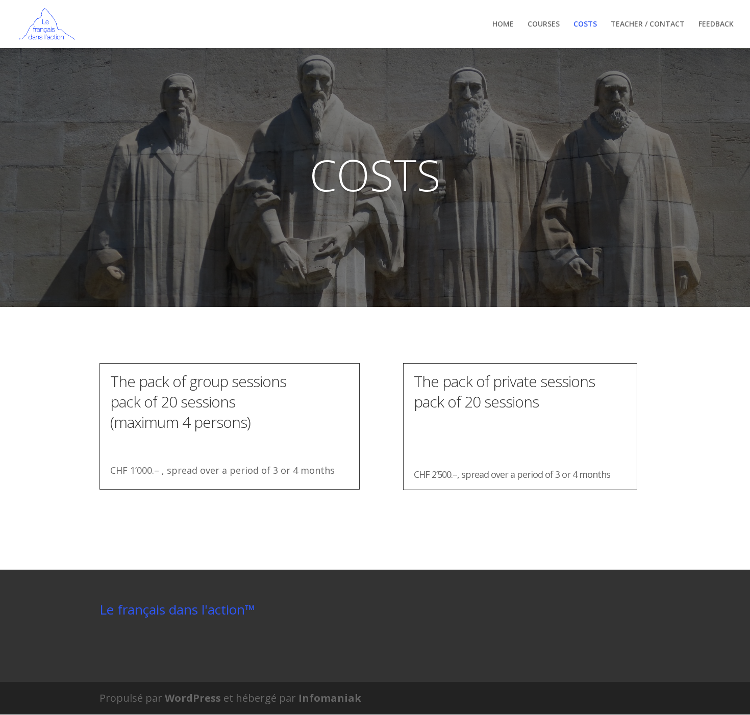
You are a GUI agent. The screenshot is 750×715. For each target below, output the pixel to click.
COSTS (585, 24)
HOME (503, 24)
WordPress (193, 698)
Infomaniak (329, 698)
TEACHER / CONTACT (648, 24)
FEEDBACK (716, 24)
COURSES (544, 24)
